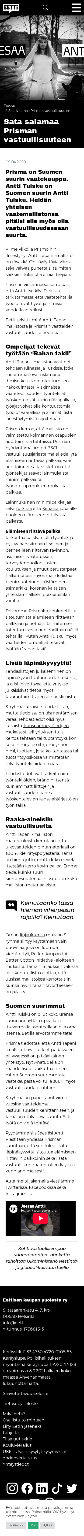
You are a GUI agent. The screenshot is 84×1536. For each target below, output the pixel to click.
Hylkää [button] (47, 1525)
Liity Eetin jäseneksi (23, 1426)
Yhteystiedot (16, 1464)
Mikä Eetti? (14, 1413)
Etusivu (9, 106)
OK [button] (33, 1525)
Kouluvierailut (17, 1445)
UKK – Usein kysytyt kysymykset (35, 1451)
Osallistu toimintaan (23, 1420)
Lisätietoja (16, 1525)
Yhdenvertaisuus (20, 1458)
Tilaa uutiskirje (17, 1439)
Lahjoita (11, 1432)
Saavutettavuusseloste (26, 1393)
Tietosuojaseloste (20, 1403)
